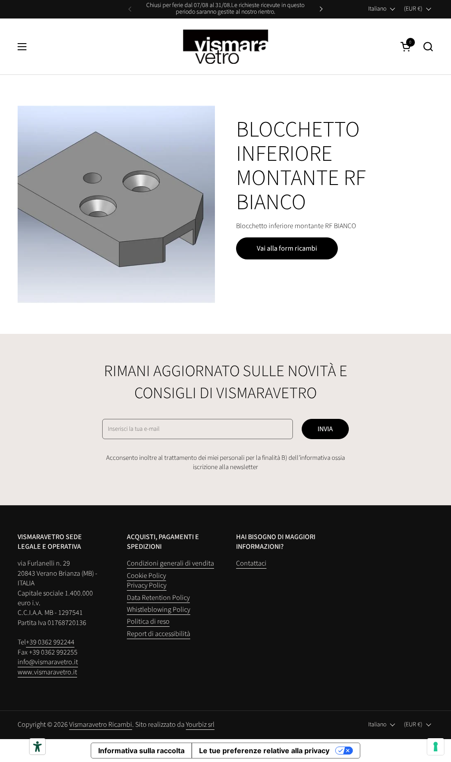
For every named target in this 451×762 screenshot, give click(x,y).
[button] (427, 46)
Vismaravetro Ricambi (100, 724)
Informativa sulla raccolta (141, 750)
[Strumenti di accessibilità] (37, 746)
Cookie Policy (146, 576)
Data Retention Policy (158, 598)
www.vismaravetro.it (47, 672)
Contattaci (251, 563)
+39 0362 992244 (50, 642)
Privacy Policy (146, 585)
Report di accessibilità (158, 634)
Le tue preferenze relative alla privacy (264, 750)
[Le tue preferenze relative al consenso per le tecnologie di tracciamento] (435, 746)
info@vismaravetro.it (48, 662)
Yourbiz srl (200, 724)
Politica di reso (148, 621)
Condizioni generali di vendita (170, 563)
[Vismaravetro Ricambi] (225, 47)
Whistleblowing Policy (158, 609)
